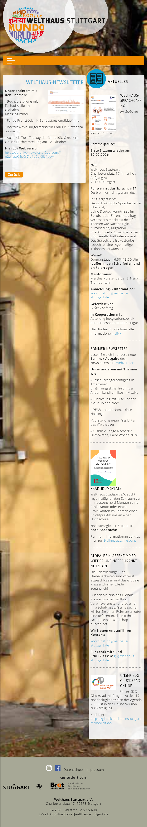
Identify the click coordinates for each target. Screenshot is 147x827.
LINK (118, 333)
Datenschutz (73, 769)
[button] (11, 60)
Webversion (125, 363)
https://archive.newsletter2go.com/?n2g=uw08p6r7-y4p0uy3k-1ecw (33, 154)
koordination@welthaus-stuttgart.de (109, 643)
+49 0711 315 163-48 (80, 810)
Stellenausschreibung (120, 540)
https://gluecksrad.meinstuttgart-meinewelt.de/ (116, 720)
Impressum (95, 769)
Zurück (14, 174)
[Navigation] (73, 60)
